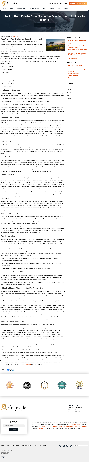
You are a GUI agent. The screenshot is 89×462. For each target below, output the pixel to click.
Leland (46, 426)
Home (4, 8)
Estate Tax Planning (73, 73)
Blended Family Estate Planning (76, 69)
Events (52, 8)
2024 (69, 92)
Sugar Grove (41, 428)
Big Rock (78, 424)
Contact (66, 8)
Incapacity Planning (73, 75)
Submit (14, 429)
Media (44, 8)
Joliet (42, 426)
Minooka (58, 426)
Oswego (79, 426)
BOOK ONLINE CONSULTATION (77, 3)
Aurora (74, 424)
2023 (69, 95)
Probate (70, 77)
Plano (75, 426)
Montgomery (64, 426)
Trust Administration (34, 8)
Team (11, 8)
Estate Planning (21, 8)
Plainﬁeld (70, 426)
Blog (59, 8)
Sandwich (84, 426)
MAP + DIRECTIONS (74, 411)
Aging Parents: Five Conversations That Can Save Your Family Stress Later (77, 42)
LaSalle (54, 426)
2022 (69, 98)
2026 (69, 87)
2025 (69, 90)
